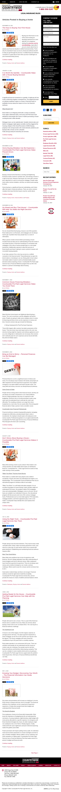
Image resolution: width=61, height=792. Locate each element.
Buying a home (10, 63)
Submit (51, 101)
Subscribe (51, 122)
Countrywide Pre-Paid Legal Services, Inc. (22, 788)
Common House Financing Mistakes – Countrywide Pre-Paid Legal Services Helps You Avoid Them (19, 284)
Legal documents (49, 145)
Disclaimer (16, 765)
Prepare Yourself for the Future (49, 189)
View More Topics (48, 163)
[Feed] (54, 110)
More (57, 2)
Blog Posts (31, 767)
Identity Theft (48, 153)
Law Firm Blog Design (51, 788)
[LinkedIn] (51, 110)
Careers (40, 765)
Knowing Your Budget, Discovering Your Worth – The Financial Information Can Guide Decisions (19, 675)
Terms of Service (31, 765)
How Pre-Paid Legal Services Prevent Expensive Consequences (51, 182)
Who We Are (23, 2)
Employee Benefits (50, 143)
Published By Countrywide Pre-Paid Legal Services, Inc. (12, 8)
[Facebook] (44, 110)
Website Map (48, 765)
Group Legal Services (50, 134)
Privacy (23, 765)
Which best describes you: (50, 47)
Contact (35, 2)
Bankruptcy (10, 584)
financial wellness (21, 63)
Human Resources (49, 148)
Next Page (34, 753)
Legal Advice (48, 155)
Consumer (47, 161)
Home (4, 2)
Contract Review (49, 158)
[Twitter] (47, 110)
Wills (45, 150)
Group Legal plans (49, 136)
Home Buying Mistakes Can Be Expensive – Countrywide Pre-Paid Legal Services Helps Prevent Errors (19, 150)
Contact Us (56, 765)
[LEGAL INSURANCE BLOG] (30, 13)
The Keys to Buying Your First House (16, 28)
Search (57, 171)
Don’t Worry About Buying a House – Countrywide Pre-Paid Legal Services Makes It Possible (20, 440)
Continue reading (7, 59)
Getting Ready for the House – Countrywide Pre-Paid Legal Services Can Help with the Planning (18, 596)
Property (27, 197)
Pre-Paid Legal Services (49, 139)
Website (12, 2)
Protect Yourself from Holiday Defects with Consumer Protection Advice (49, 198)
